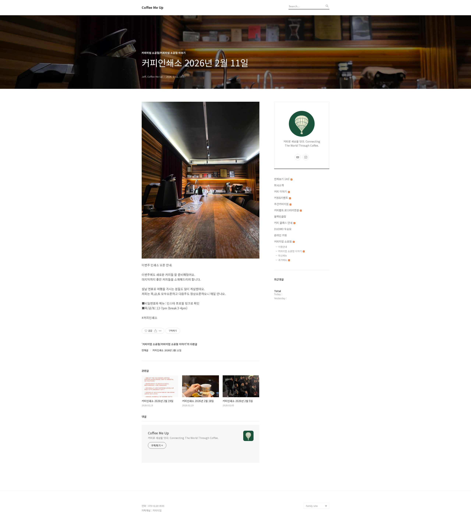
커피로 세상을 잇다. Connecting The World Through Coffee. (183, 438)
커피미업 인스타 (314, 494)
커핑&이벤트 (281, 198)
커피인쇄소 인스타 (315, 500)
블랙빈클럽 (280, 216)
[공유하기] (155, 331)
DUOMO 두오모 (282, 229)
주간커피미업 (281, 204)
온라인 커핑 (280, 235)
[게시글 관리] (160, 331)
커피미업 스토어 (314, 488)
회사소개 (279, 185)
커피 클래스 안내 (283, 223)
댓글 (144, 416)
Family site (312, 506)
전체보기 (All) (282, 179)
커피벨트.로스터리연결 (287, 210)
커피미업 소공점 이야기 (290, 251)
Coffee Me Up (152, 8)
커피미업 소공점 (283, 241)
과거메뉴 (283, 260)
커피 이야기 (281, 191)
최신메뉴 (282, 255)
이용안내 (282, 246)
